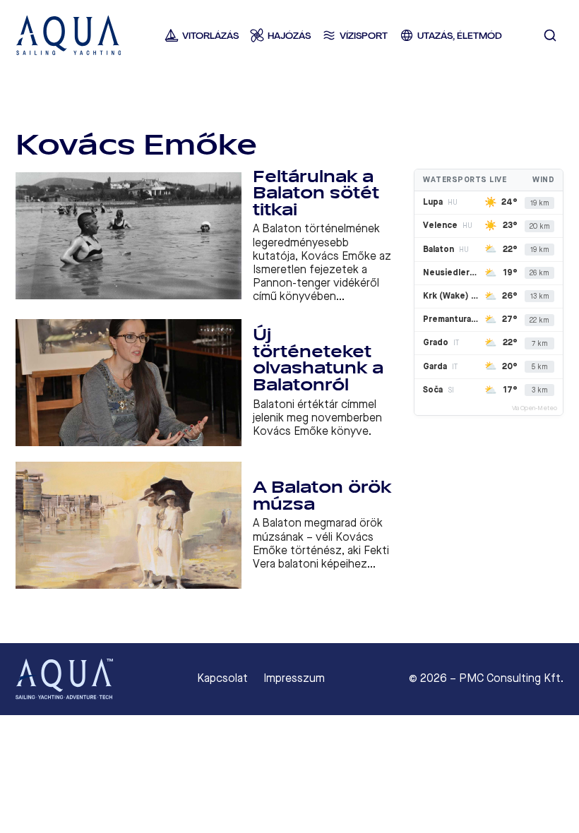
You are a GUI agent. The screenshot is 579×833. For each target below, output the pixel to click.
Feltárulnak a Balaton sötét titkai (316, 193)
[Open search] (550, 35)
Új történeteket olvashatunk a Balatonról (318, 360)
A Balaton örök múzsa (322, 496)
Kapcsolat (222, 678)
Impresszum (294, 678)
